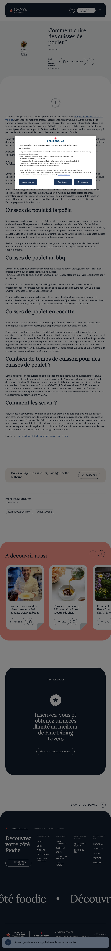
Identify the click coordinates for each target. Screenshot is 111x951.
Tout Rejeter (62, 182)
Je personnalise (28, 182)
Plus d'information (64, 175)
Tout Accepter (83, 182)
